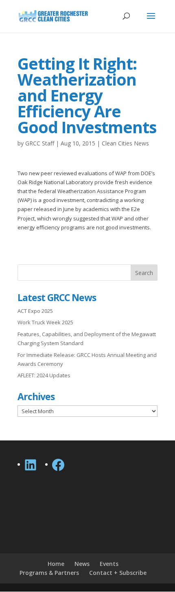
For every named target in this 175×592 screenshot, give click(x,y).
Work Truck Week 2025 (45, 322)
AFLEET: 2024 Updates (44, 375)
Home (56, 564)
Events (109, 564)
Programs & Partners (49, 573)
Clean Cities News (125, 143)
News (82, 564)
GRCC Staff (39, 143)
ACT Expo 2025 (35, 311)
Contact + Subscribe (118, 573)
